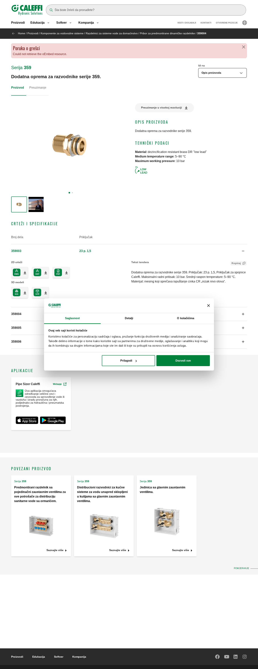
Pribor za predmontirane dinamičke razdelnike (167, 33)
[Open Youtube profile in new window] (226, 656)
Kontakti (206, 23)
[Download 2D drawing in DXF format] (44, 272)
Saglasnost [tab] (72, 318)
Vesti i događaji (186, 23)
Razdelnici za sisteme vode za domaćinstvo (112, 33)
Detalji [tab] (129, 318)
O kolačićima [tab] (185, 318)
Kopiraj (236, 263)
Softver (58, 656)
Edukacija (38, 656)
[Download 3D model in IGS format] (23, 292)
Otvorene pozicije (227, 23)
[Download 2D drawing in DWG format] (23, 272)
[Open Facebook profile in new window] (217, 656)
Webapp (57, 384)
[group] (19, 204)
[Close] (244, 47)
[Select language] (244, 22)
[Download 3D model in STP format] (44, 292)
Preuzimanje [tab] (37, 87)
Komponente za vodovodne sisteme (62, 33)
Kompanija (79, 656)
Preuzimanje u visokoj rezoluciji (161, 107)
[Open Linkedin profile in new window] (235, 656)
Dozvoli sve (183, 360)
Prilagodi (126, 360)
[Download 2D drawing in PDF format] (65, 272)
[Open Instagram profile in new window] (244, 656)
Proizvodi (18, 22)
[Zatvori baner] (208, 305)
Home (21, 33)
